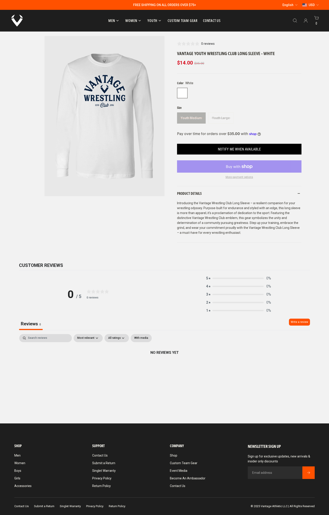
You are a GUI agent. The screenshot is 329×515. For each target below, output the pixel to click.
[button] (238, 278)
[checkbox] (141, 338)
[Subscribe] (308, 472)
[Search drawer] (295, 21)
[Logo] (17, 20)
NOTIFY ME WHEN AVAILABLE (239, 149)
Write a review (299, 322)
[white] (182, 93)
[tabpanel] (164, 367)
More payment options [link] (239, 177)
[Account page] (305, 21)
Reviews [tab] (31, 323)
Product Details (189, 193)
